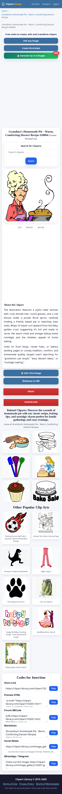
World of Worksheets (47, 783)
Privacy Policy (26, 783)
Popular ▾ (46, 4)
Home (4, 11)
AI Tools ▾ (36, 4)
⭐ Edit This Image (31, 373)
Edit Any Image (31, 40)
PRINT (31, 391)
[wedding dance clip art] (46, 618)
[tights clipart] (46, 557)
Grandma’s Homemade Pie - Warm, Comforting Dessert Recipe (28, 16)
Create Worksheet (31, 48)
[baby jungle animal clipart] (16, 653)
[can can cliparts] (46, 587)
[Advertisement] (31, 94)
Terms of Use (10, 783)
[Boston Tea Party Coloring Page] (46, 522)
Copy (53, 688)
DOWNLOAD (31, 401)
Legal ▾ (56, 4)
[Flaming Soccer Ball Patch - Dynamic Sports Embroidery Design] (16, 522)
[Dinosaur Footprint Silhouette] (16, 557)
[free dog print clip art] (16, 587)
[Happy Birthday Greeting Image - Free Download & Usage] (16, 618)
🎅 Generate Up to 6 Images (37, 55)
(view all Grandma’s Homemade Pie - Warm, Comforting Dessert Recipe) (31, 425)
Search (31, 161)
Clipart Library (23, 779)
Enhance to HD (31, 381)
